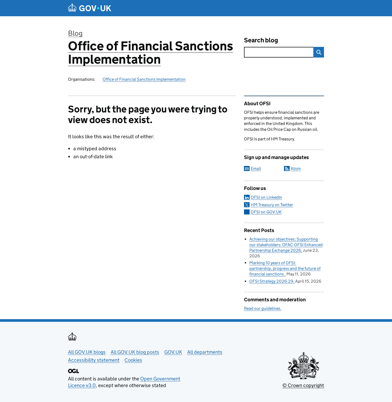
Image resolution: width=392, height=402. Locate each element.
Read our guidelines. (262, 308)
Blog (75, 33)
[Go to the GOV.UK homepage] (89, 8)
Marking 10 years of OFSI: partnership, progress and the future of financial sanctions (285, 268)
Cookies (133, 360)
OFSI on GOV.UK (266, 211)
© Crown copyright (303, 385)
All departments (204, 352)
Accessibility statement (93, 360)
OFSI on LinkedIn (266, 197)
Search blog (261, 40)
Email (256, 168)
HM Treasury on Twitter (272, 204)
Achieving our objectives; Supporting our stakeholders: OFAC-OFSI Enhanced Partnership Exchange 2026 (286, 245)
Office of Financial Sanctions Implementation (150, 52)
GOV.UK (173, 352)
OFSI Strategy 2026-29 (271, 281)
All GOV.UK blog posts (135, 352)
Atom (296, 168)
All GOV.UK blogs (87, 352)
